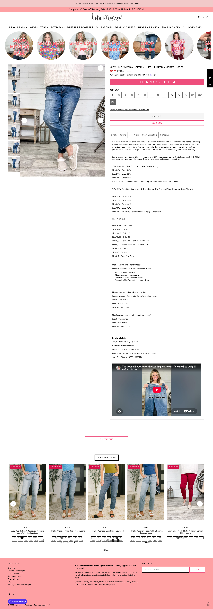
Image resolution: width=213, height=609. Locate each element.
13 (158, 95)
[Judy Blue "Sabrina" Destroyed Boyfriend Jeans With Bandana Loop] (27, 492)
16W (178, 95)
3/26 (19, 538)
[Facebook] (9, 594)
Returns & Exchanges (16, 571)
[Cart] (207, 17)
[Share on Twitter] (210, 78)
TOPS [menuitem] (43, 27)
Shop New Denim (107, 457)
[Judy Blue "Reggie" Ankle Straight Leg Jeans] (67, 492)
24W (112, 102)
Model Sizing (134, 135)
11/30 (41, 538)
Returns (123, 135)
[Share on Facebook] (210, 72)
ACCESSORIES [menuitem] (104, 27)
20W (192, 95)
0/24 (54, 538)
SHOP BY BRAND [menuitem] (147, 27)
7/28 (29, 538)
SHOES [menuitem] (33, 27)
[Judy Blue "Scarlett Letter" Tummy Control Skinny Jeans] (185, 492)
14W (171, 95)
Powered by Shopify (42, 605)
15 (164, 95)
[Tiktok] (13, 594)
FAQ (9, 582)
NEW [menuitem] (12, 27)
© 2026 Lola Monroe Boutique (20, 605)
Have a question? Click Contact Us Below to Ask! (129, 110)
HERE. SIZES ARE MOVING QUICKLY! (125, 9)
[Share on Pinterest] (210, 84)
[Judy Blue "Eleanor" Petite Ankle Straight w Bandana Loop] (145, 492)
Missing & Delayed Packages (19, 584)
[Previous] (24, 120)
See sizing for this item (157, 82)
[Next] (100, 120)
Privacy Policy (13, 579)
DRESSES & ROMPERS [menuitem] (80, 27)
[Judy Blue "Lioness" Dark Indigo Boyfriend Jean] (106, 492)
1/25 (14, 538)
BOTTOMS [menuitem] (57, 27)
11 (151, 95)
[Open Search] (199, 17)
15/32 (20, 540)
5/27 (24, 538)
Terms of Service (14, 576)
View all (106, 550)
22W (200, 95)
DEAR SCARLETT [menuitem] (125, 27)
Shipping (11, 568)
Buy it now (156, 123)
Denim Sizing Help (149, 135)
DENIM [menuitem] (21, 27)
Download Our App (15, 573)
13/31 (14, 540)
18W (185, 95)
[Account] (203, 17)
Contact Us (164, 135)
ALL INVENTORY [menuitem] (192, 27)
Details (114, 135)
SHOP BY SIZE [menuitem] (170, 27)
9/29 (34, 538)
